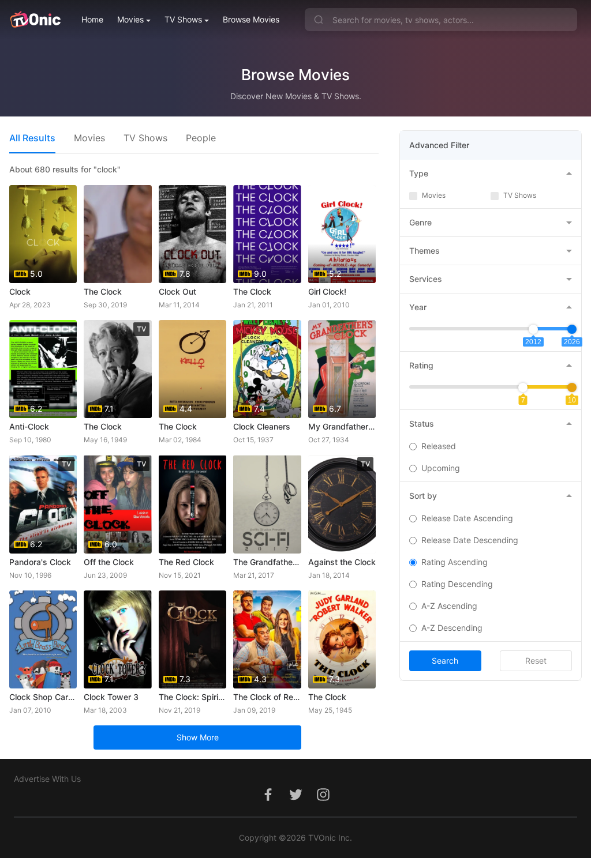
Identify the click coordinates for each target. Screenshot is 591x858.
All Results (32, 138)
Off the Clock (109, 562)
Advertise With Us (47, 779)
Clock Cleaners (261, 426)
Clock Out (177, 291)
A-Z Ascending (449, 606)
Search (445, 660)
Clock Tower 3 (111, 697)
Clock (20, 291)
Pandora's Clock (40, 562)
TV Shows (183, 19)
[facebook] (268, 801)
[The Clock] (117, 234)
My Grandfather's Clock (342, 426)
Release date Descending (469, 540)
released (438, 446)
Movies (130, 19)
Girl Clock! (327, 291)
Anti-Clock (29, 426)
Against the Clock (342, 562)
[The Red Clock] (192, 504)
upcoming (440, 468)
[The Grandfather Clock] (267, 504)
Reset (536, 660)
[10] (572, 387)
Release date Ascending (467, 518)
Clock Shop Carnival (43, 697)
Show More (198, 737)
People (201, 138)
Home (92, 19)
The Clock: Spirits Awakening (192, 697)
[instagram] (323, 801)
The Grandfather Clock (267, 562)
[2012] (533, 329)
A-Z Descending (451, 628)
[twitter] (295, 801)
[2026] (572, 329)
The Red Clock (186, 562)
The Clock (103, 291)
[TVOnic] (35, 19)
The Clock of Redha (267, 697)
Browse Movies (251, 19)
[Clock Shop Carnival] (43, 639)
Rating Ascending (454, 562)
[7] (523, 387)
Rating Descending (457, 584)
